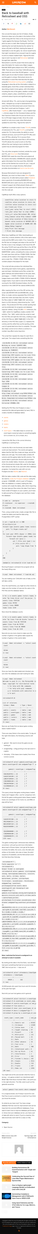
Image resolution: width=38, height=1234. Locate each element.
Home (3, 7)
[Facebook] (4, 23)
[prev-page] (3, 1212)
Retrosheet (24, 58)
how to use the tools (26, 168)
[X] (8, 23)
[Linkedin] (21, 23)
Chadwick (32, 178)
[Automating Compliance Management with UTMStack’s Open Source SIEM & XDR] (6, 1196)
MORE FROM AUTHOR (24, 1162)
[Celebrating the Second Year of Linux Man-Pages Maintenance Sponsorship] (6, 1178)
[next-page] (6, 1212)
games (6, 421)
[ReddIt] (25, 23)
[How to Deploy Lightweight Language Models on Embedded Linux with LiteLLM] (6, 1187)
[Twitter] (19, 1231)
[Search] (35, 2)
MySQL (16, 471)
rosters (6, 424)
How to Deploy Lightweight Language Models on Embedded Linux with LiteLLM (23, 1187)
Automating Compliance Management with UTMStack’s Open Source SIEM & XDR (23, 1196)
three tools (14, 154)
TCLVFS (22, 130)
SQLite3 (24, 471)
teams (6, 427)
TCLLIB (27, 127)
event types (7, 431)
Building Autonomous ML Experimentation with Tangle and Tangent (23, 1170)
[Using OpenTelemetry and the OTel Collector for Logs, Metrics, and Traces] (6, 1205)
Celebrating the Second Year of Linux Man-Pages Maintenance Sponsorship (23, 1178)
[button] (3, 2)
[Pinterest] (12, 23)
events (6, 417)
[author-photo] (19, 1153)
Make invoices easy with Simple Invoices (9, 1137)
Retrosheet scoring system (17, 82)
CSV (25, 309)
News (8, 7)
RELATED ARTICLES (9, 1162)
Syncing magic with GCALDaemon (30, 1137)
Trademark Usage (7, 1226)
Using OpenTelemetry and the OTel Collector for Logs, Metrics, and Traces (23, 1205)
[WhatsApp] (16, 23)
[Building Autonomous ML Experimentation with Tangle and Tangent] (6, 1170)
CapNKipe (5, 111)
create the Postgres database (19, 479)
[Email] (29, 23)
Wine (27, 175)
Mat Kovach (11, 29)
